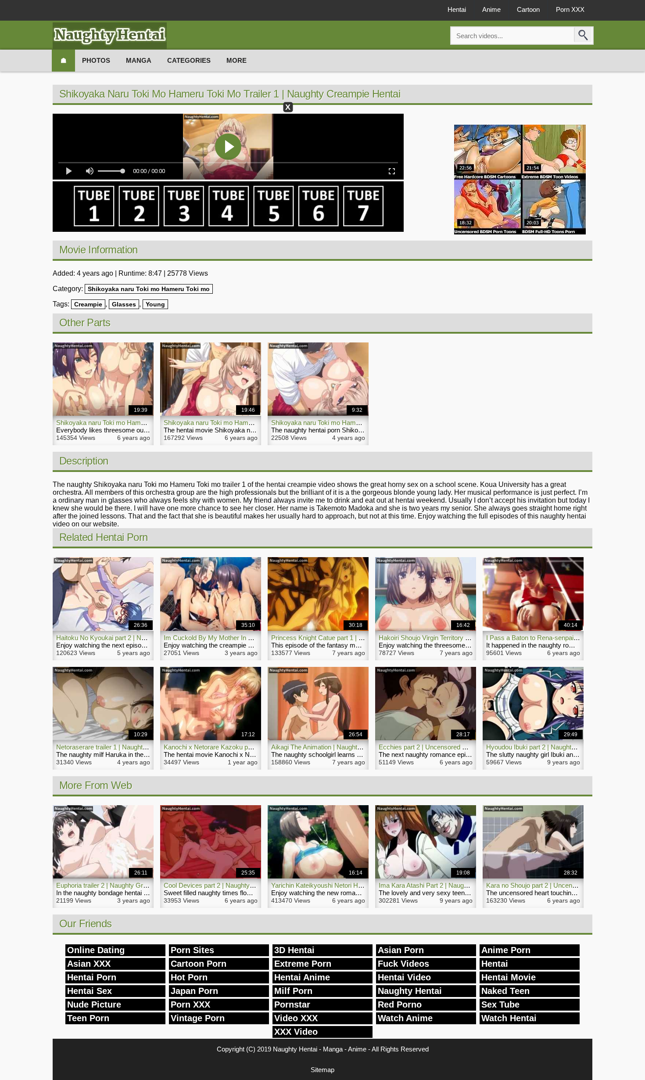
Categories (189, 60)
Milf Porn (293, 991)
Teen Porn (88, 1018)
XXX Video (296, 1032)
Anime (491, 9)
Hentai (457, 9)
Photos (96, 60)
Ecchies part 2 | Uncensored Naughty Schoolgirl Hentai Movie (467, 747)
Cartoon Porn (198, 963)
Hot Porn (189, 977)
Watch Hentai (509, 1018)
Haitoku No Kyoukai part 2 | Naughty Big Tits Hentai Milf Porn (143, 637)
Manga (138, 60)
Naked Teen (505, 991)
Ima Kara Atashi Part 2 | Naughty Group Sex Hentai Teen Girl (466, 885)
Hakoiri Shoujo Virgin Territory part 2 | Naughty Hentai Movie (464, 637)
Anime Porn (505, 950)
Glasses (124, 304)
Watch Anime (405, 1018)
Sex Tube (500, 1004)
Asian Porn (401, 950)
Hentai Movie (508, 977)
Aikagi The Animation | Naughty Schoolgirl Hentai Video (350, 747)
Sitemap (322, 1069)
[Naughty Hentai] (110, 35)
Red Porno (400, 1004)
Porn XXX (570, 9)
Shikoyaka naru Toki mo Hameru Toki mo (149, 288)
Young (155, 304)
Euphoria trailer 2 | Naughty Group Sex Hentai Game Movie (141, 885)
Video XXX (296, 1018)
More (236, 60)
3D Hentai (294, 950)
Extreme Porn (302, 963)
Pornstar (292, 1004)
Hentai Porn (91, 977)
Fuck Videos (403, 963)
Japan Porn (194, 991)
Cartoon (528, 9)
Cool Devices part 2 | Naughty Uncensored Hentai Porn (243, 885)
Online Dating (96, 950)
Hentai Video (404, 977)
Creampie (88, 304)
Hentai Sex (89, 991)
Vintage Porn (198, 1018)
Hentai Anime (302, 977)
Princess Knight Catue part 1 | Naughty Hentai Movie (346, 637)
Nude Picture (94, 1004)
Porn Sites (192, 950)
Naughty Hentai (410, 991)
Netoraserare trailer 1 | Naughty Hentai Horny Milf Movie (136, 747)
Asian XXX (89, 963)
